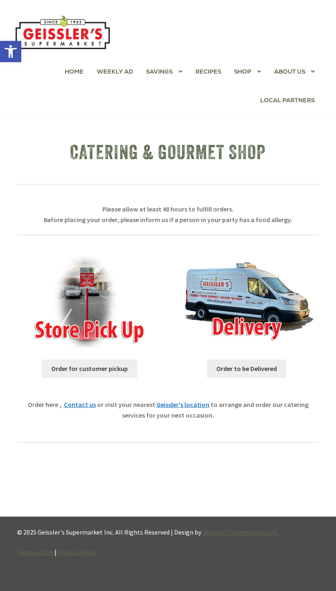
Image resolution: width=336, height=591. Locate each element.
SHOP (242, 71)
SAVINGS (159, 71)
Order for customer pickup (89, 368)
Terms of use (35, 552)
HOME (74, 71)
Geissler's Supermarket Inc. (240, 532)
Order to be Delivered (246, 368)
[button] (10, 51)
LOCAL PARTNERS (287, 100)
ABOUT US (289, 71)
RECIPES (208, 71)
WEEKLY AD (115, 71)
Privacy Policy (77, 552)
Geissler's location (183, 404)
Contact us (80, 404)
